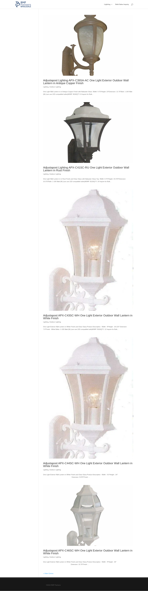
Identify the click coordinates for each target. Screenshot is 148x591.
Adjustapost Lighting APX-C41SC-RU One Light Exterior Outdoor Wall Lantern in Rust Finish (86, 169)
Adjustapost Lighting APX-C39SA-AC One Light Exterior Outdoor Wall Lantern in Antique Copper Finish (86, 82)
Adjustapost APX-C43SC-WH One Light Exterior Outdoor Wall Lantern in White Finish (87, 317)
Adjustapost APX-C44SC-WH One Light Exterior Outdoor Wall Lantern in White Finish (87, 465)
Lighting (107, 4)
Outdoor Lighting (55, 87)
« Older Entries (48, 573)
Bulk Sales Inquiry (122, 4)
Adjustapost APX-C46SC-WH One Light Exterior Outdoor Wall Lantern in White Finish (87, 552)
